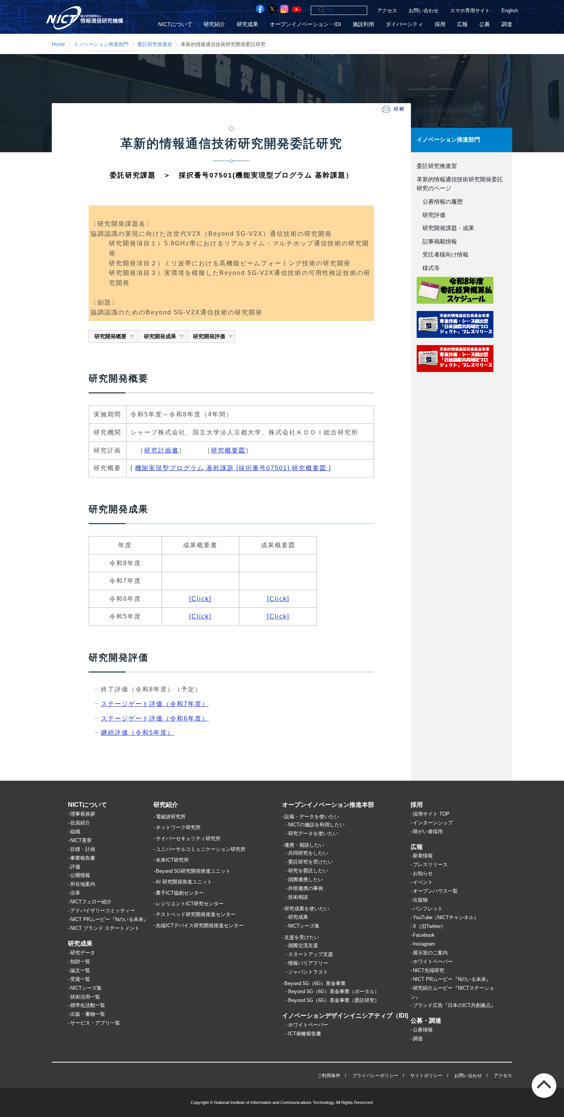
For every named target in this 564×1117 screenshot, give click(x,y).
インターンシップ (433, 823)
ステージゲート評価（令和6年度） (155, 718)
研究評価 (431, 215)
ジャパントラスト (308, 972)
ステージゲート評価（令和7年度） (155, 704)
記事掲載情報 (437, 242)
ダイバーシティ (404, 24)
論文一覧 (80, 970)
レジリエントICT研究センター (190, 903)
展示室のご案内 (430, 953)
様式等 (428, 268)
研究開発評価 (209, 336)
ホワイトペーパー (308, 1025)
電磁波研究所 (171, 816)
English (509, 10)
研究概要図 (228, 450)
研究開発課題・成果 (445, 228)
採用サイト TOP (431, 814)
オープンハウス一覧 (435, 891)
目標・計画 (82, 849)
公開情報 (80, 875)
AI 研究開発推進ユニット (184, 882)
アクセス (387, 10)
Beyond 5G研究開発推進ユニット (193, 871)
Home (58, 44)
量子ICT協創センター (180, 893)
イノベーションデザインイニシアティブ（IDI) (345, 1015)
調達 (506, 24)
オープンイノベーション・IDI (305, 24)
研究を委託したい (308, 871)
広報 (462, 24)
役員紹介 (80, 823)
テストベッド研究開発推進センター (196, 914)
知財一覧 (80, 961)
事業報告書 (82, 858)
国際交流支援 (303, 945)
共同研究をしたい (308, 853)
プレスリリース (430, 864)
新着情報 (423, 856)
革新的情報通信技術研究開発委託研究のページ (460, 184)
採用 (440, 24)
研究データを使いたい (313, 833)
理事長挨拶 (82, 814)
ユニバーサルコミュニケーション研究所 (201, 849)
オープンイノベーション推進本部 (328, 804)
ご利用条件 (328, 1075)
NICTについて (175, 24)
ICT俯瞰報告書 (304, 1033)
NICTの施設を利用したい (316, 824)
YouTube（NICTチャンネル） (446, 917)
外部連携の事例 (305, 888)
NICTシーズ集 (86, 988)
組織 (75, 831)
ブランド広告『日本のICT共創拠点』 (454, 1005)
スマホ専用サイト (470, 10)
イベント (423, 882)
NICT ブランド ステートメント (105, 928)
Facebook (424, 935)
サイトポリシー (426, 1075)
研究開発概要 (110, 336)
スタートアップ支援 (310, 954)
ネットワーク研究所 (178, 827)
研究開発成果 (160, 336)
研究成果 (247, 24)
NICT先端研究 (428, 970)
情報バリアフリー (308, 963)
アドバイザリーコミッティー (102, 910)
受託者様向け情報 (442, 255)
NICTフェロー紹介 (91, 902)
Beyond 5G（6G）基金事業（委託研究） (333, 1000)
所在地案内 (82, 884)
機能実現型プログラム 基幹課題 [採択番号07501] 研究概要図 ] (233, 468)
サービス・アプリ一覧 (95, 1023)
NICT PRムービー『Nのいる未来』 (109, 919)
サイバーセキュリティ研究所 (188, 838)
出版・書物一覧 (87, 1014)
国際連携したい (305, 879)
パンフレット (428, 908)
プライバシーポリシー (375, 1075)
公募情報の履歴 (440, 202)
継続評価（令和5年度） (137, 732)
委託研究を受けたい (310, 862)
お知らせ (423, 873)
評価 (75, 867)
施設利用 (363, 24)
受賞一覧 (80, 979)
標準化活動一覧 (87, 1005)
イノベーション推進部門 (101, 44)
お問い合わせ (424, 10)
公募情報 (423, 1030)
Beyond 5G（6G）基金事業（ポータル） (333, 991)
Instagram (424, 944)
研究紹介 (214, 24)
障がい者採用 (428, 831)
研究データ (82, 953)
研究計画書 (161, 450)
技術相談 (298, 897)
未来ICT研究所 (172, 860)
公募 (484, 24)
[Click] (200, 599)
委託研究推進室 (154, 44)
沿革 (75, 893)
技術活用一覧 (85, 997)
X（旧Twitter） (429, 926)
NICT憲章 (81, 840)
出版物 (420, 900)
